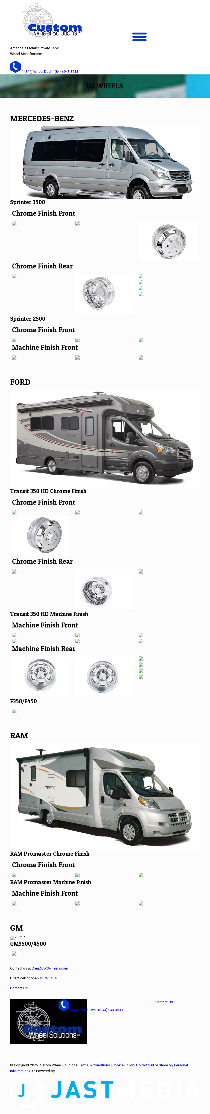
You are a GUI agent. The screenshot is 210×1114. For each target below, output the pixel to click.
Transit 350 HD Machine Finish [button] (49, 613)
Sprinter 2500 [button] (27, 318)
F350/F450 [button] (23, 701)
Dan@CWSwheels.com (50, 968)
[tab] (105, 202)
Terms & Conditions (94, 1065)
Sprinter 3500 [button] (27, 202)
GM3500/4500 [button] (28, 943)
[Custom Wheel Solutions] (52, 22)
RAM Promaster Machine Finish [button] (50, 882)
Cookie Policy (123, 1065)
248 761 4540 (47, 978)
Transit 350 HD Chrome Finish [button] (48, 491)
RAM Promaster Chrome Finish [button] (49, 853)
